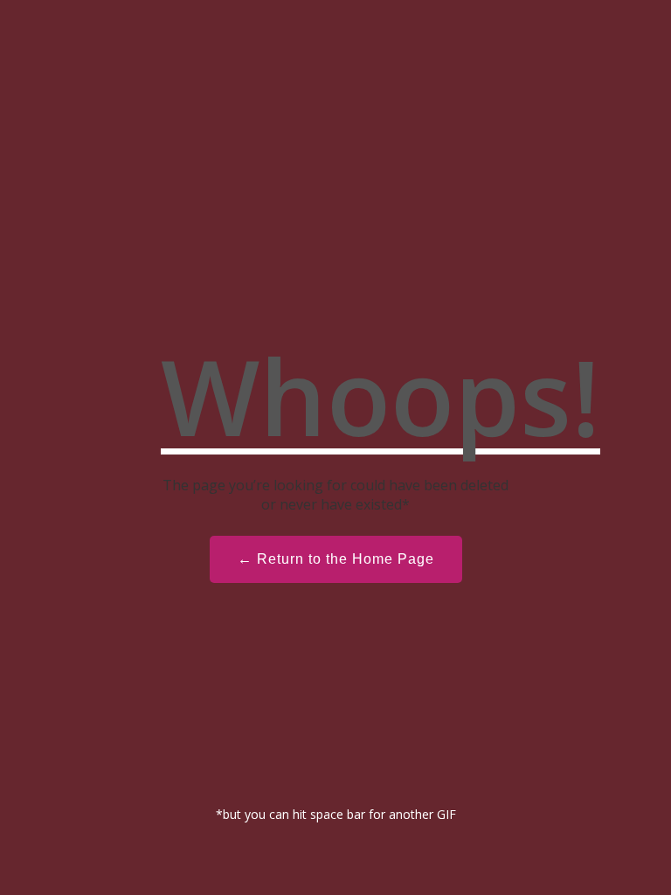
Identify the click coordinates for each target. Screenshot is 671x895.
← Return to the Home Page (336, 559)
